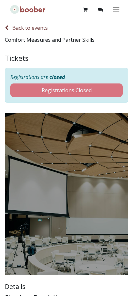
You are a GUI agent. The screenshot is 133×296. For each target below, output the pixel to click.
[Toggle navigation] (116, 9)
